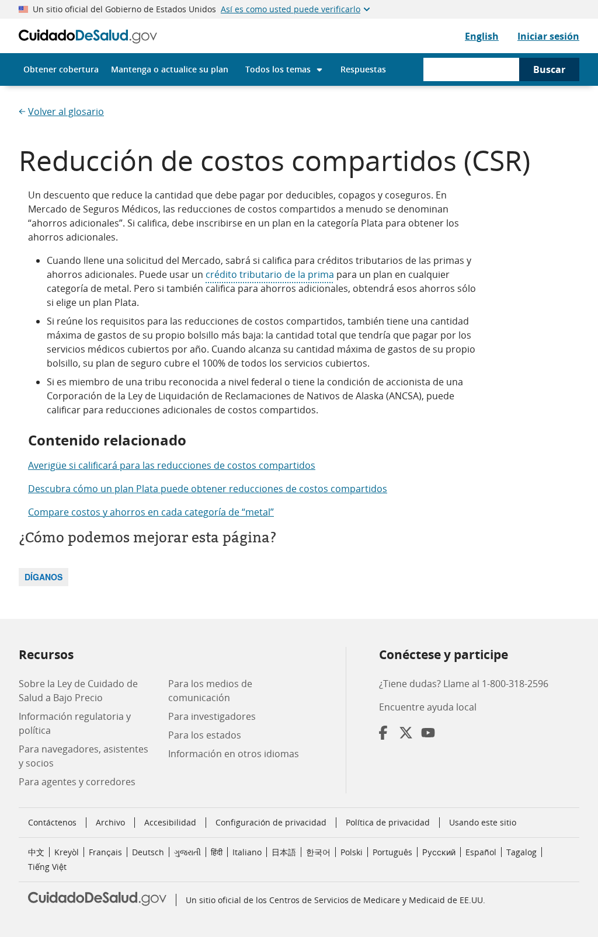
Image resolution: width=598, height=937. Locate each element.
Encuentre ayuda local (428, 707)
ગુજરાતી (187, 852)
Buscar (549, 69)
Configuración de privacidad (270, 822)
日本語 (284, 852)
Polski (351, 852)
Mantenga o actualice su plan (169, 69)
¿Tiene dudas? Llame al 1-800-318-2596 (463, 683)
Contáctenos (52, 822)
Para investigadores (212, 716)
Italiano (247, 852)
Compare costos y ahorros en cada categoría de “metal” (151, 512)
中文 (36, 852)
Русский (439, 852)
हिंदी (216, 852)
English (482, 36)
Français (105, 852)
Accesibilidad (170, 822)
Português (392, 852)
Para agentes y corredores (77, 781)
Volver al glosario (66, 111)
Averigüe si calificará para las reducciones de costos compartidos (171, 465)
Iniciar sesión (548, 36)
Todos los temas (278, 69)
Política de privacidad (388, 822)
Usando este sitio (482, 822)
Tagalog (521, 852)
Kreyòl (66, 852)
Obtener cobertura (61, 69)
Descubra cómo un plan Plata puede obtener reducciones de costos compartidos (207, 488)
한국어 (318, 852)
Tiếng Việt (47, 866)
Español (480, 852)
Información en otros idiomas (233, 753)
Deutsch (148, 852)
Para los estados (204, 735)
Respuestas (363, 69)
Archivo (110, 822)
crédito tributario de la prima (270, 274)
